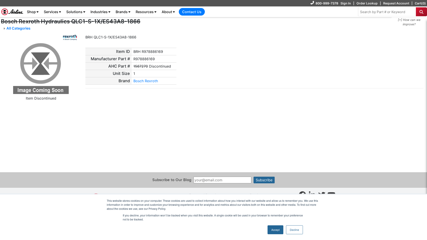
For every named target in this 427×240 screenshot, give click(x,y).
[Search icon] (421, 11)
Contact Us (191, 12)
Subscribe (264, 180)
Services (51, 12)
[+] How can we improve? (409, 22)
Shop (31, 12)
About (167, 12)
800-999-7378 (327, 3)
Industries (99, 12)
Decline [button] (294, 230)
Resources (145, 12)
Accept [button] (275, 230)
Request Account (396, 3)
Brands (122, 12)
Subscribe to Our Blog (171, 180)
